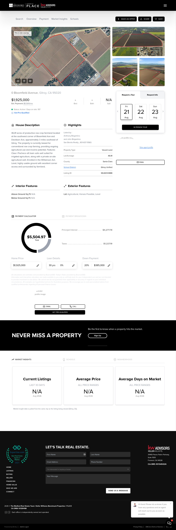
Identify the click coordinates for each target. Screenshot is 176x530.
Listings (9, 471)
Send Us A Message (118, 491)
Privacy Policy (137, 527)
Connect (10, 492)
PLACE (69, 506)
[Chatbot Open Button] (169, 523)
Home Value (11, 485)
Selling (9, 478)
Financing (10, 481)
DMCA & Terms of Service (154, 527)
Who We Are (11, 488)
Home (8, 467)
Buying (9, 474)
